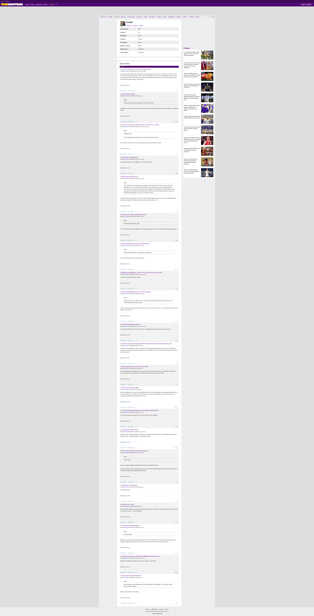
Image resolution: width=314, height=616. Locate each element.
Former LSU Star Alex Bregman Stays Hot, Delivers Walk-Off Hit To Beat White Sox (192, 97)
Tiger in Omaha (143, 431)
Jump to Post (123, 90)
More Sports (152, 16)
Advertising (154, 609)
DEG (141, 389)
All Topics (135, 25)
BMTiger (141, 345)
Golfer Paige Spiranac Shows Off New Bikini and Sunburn (192, 117)
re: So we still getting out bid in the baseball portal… (135, 243)
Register (8, 1)
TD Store (51, 4)
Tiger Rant (123, 16)
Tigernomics (142, 245)
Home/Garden (171, 16)
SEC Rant (159, 16)
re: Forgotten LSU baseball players (130, 525)
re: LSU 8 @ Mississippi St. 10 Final (130, 324)
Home (27, 4)
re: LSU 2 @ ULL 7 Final (127, 504)
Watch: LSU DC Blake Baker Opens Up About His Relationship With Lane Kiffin (192, 108)
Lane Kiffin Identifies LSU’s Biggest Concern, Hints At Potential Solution (191, 53)
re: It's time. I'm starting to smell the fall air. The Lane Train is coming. (139, 124)
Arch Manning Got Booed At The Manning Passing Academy (192, 150)
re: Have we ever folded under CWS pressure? (133, 214)
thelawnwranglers (143, 71)
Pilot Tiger (142, 527)
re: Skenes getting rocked (127, 94)
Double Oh (142, 452)
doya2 (141, 95)
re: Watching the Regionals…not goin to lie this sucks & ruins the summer (141, 272)
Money (197, 16)
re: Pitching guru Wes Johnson (129, 176)
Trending (110, 16)
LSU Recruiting (131, 16)
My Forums (103, 16)
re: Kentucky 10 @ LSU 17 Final (129, 429)
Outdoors (179, 16)
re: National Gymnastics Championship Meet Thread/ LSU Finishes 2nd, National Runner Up (146, 343)
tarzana (141, 577)
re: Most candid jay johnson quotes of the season (134, 366)
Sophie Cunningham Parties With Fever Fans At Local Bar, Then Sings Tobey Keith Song (192, 140)
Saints (164, 16)
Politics (145, 16)
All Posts (128, 25)
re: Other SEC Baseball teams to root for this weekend (135, 291)
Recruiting (39, 4)
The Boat (141, 412)
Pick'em (45, 4)
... (56, 4)
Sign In (2, 1)
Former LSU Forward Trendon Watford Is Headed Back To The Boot (192, 86)
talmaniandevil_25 (143, 326)
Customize (210, 16)
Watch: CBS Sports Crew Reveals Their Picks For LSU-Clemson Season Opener (192, 75)
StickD (140, 506)
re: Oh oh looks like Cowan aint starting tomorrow (134, 450)
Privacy (147, 609)
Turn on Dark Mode (157, 613)
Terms (166, 609)
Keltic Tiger (142, 178)
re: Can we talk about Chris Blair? (129, 387)
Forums (32, 4)
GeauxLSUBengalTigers (144, 126)
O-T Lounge (139, 16)
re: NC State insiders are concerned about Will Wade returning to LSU (139, 556)
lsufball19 (142, 487)
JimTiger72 (142, 216)
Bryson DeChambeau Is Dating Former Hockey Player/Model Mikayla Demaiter (190, 161)
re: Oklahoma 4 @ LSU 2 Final (128, 485)
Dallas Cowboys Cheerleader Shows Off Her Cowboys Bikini (192, 128)
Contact (161, 609)
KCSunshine (142, 159)
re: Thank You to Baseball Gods (129, 157)
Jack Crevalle (142, 558)
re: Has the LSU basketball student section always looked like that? (139, 410)
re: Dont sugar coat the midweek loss (130, 575)
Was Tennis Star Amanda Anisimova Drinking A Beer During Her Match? (191, 171)
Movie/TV (185, 16)
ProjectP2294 (141, 293)
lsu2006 (127, 71)
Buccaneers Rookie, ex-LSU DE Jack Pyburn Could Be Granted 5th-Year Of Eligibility (192, 65)
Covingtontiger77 (143, 274)
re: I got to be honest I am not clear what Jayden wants (135, 69)
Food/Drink (191, 16)
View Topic (130, 90)
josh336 (141, 368)
